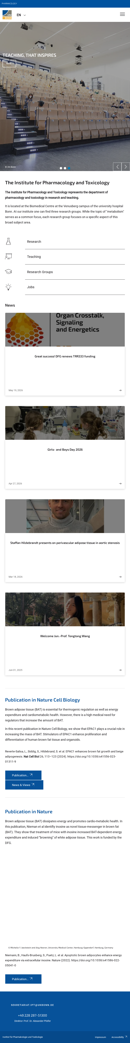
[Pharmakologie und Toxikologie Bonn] (7, 14)
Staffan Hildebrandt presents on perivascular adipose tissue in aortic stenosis (65, 543)
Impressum (100, 1037)
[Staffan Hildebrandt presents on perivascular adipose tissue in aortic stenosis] (120, 577)
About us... (11, 70)
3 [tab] (69, 168)
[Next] (126, 167)
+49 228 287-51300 (32, 1015)
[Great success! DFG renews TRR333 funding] (120, 390)
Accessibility (118, 1037)
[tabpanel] (65, 96)
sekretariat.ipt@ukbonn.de (32, 1005)
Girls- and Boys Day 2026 (65, 449)
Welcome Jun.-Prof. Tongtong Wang (65, 636)
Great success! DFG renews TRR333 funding (65, 356)
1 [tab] (61, 168)
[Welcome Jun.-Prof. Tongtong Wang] (120, 670)
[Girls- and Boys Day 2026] (120, 483)
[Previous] (117, 167)
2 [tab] (65, 168)
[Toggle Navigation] (122, 14)
